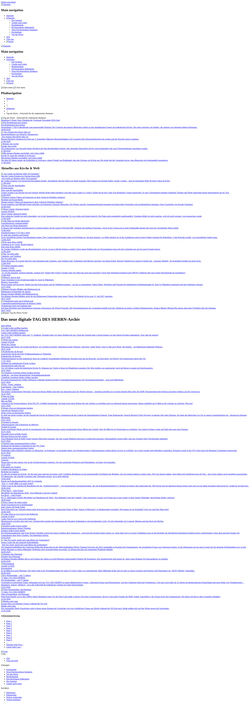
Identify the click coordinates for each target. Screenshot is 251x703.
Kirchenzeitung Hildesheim (23, 27)
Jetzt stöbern (6, 326)
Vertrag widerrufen (14, 697)
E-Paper (13, 120)
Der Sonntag (17, 20)
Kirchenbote (17, 32)
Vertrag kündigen (13, 700)
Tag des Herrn (17, 34)
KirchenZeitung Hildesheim (17, 679)
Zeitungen (10, 18)
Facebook (37, 120)
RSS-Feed (55, 120)
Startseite (10, 16)
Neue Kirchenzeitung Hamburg (25, 30)
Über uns (10, 39)
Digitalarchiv (27, 120)
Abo (8, 37)
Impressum (10, 692)
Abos (19, 120)
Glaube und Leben (19, 23)
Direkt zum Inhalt (8, 2)
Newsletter (46, 120)
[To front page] (4, 651)
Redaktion (5, 120)
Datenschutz (11, 695)
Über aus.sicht (12, 661)
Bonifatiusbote (18, 25)
